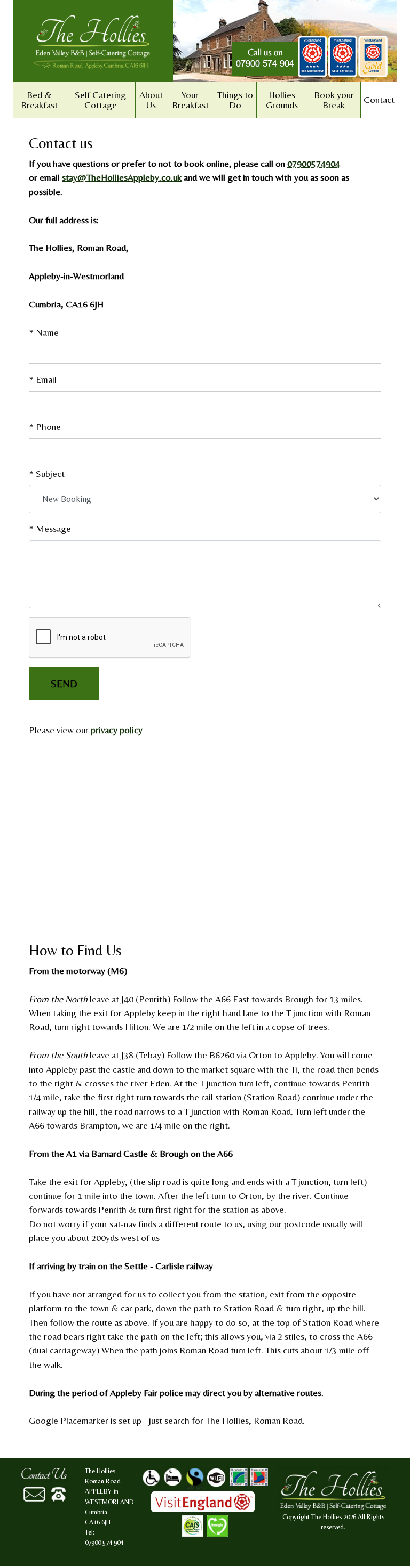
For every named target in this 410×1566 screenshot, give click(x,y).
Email (43, 379)
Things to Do (235, 100)
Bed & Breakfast (39, 100)
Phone (45, 426)
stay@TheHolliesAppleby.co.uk (122, 177)
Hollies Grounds (282, 100)
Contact (379, 99)
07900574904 (313, 163)
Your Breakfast (190, 100)
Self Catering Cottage (100, 100)
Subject (47, 473)
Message (50, 528)
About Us (151, 100)
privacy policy (117, 730)
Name (44, 332)
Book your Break (334, 100)
